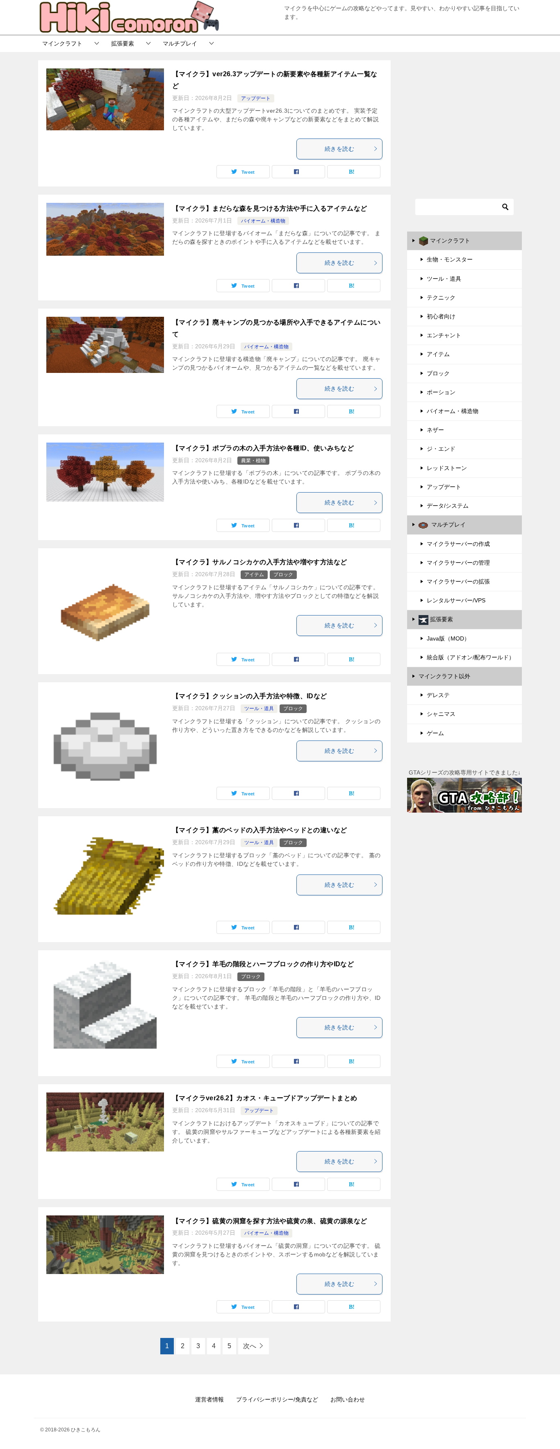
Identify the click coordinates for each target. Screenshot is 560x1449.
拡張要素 (122, 43)
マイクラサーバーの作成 (458, 544)
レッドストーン (447, 468)
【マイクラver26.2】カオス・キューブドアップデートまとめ (264, 1098)
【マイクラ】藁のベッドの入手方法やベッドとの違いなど (259, 830)
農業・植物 (253, 460)
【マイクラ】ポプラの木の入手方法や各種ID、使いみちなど (263, 448)
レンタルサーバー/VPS (456, 600)
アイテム (254, 574)
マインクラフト (62, 43)
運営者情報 (209, 1399)
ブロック (283, 574)
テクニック (441, 297)
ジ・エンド (441, 448)
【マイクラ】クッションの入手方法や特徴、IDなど (249, 696)
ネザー (435, 430)
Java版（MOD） (448, 638)
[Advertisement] (464, 119)
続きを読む (339, 148)
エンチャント (444, 335)
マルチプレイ (180, 43)
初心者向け (441, 316)
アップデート (256, 98)
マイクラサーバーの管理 (458, 562)
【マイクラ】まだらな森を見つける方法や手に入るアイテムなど (269, 208)
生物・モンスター (450, 259)
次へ (249, 1345)
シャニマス (441, 714)
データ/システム (448, 505)
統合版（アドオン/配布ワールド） (470, 657)
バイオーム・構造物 (263, 221)
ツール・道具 (259, 708)
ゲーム (435, 733)
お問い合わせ (347, 1399)
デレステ (438, 695)
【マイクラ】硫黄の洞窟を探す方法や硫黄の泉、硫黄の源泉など (269, 1220)
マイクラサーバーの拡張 (458, 581)
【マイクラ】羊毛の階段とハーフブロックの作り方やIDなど (263, 964)
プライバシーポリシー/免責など (277, 1399)
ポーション (441, 392)
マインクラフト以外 (444, 676)
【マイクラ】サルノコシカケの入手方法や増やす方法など (259, 562)
